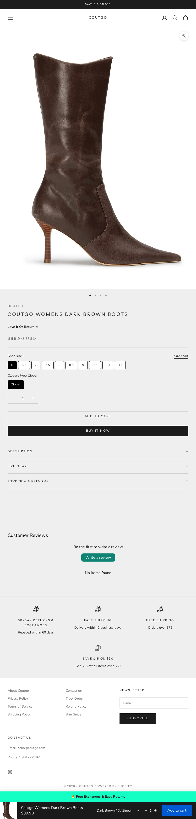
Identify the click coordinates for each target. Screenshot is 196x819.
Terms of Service (20, 706)
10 (108, 364)
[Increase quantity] (155, 810)
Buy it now (98, 431)
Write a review (98, 557)
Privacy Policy (18, 698)
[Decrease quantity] (145, 810)
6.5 (24, 364)
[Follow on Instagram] (10, 772)
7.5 (47, 364)
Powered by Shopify (113, 786)
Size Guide (73, 714)
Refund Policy (76, 706)
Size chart (181, 356)
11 (120, 364)
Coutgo (15, 306)
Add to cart (98, 416)
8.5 (71, 364)
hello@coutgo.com (31, 748)
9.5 (95, 364)
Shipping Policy (19, 714)
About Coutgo (18, 690)
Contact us (74, 690)
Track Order (74, 698)
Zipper (16, 383)
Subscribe (137, 718)
